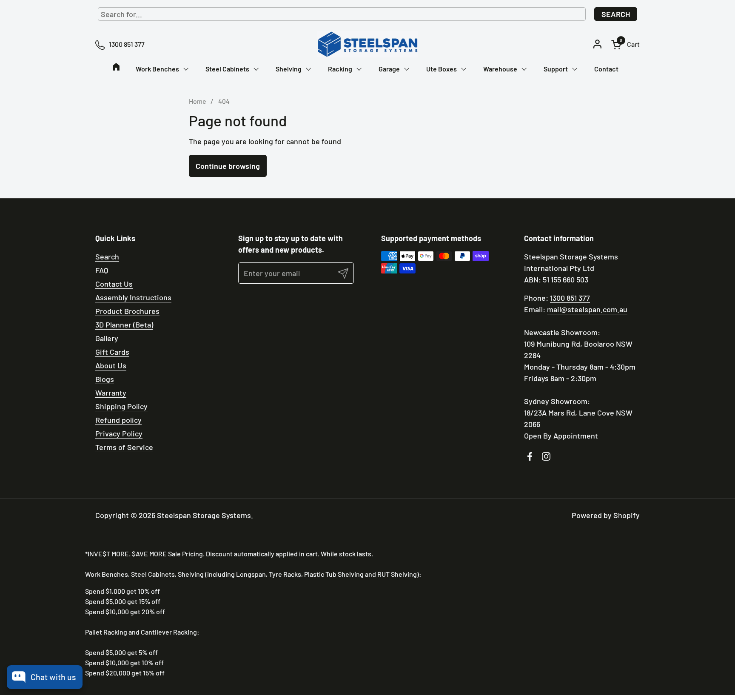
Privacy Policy (118, 433)
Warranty (110, 392)
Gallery (106, 338)
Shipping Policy (121, 406)
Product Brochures (127, 311)
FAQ (101, 270)
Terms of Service (124, 447)
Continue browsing (228, 166)
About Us (110, 365)
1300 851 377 (570, 297)
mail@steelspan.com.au (587, 309)
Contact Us (114, 283)
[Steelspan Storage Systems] (367, 44)
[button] (625, 44)
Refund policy (118, 419)
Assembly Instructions (133, 297)
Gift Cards (112, 351)
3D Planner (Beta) (124, 324)
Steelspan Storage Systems (204, 515)
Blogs (104, 379)
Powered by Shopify (606, 515)
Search (615, 14)
